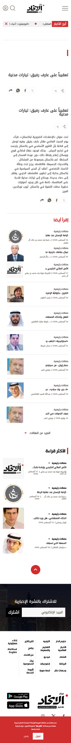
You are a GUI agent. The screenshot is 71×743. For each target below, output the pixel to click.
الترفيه (46, 641)
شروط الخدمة (30, 671)
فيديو (47, 657)
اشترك (13, 612)
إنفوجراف (45, 663)
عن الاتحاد (28, 654)
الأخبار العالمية (62, 649)
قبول (38, 736)
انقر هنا (39, 726)
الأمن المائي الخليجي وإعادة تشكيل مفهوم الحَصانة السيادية (48, 467)
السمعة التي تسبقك (56, 543)
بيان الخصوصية (28, 662)
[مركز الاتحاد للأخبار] (35, 8)
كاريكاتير (29, 641)
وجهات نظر (60, 670)
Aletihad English (12, 651)
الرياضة (62, 663)
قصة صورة (45, 670)
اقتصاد (62, 657)
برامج (31, 648)
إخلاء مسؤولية (12, 642)
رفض (26, 736)
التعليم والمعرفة (45, 649)
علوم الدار (61, 641)
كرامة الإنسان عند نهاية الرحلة (51, 492)
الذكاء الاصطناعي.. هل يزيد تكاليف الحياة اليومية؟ (48, 518)
